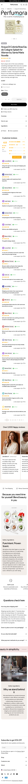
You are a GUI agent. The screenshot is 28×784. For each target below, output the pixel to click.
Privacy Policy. (4, 753)
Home (2, 8)
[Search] (21, 4)
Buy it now (14, 104)
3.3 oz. (5, 94)
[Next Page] (23, 420)
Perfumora (14, 4)
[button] (5, 419)
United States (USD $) (9, 770)
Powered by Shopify (17, 780)
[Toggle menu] (1, 4)
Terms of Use (20, 751)
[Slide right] (16, 39)
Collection (9, 8)
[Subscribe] (25, 747)
